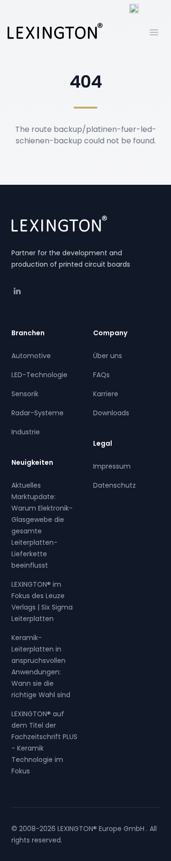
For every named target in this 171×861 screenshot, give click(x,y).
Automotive (31, 355)
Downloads (111, 413)
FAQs (101, 375)
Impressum (112, 466)
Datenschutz (114, 485)
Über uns (107, 355)
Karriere (105, 394)
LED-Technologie (39, 375)
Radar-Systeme (37, 413)
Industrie (25, 432)
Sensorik (24, 394)
